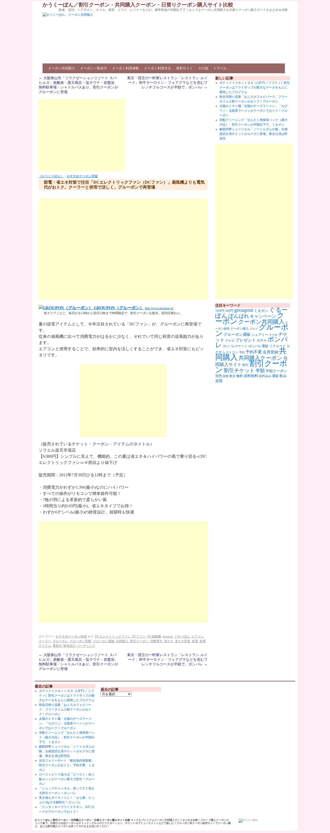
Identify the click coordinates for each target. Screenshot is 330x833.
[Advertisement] (82, 135)
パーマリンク (86, 646)
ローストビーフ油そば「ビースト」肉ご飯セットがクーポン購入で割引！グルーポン (67, 779)
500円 (229, 311)
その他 (203, 68)
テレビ (230, 340)
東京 (232, 376)
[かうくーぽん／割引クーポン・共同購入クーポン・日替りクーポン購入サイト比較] (248, 821)
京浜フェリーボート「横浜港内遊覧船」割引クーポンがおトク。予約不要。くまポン (67, 765)
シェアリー (259, 335)
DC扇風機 (154, 636)
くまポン (261, 311)
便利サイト (184, 68)
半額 (260, 370)
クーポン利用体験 (125, 68)
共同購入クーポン (260, 358)
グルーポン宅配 (80, 641)
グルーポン (60, 641)
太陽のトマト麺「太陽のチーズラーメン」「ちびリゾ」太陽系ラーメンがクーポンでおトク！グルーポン (253, 110)
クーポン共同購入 (61, 68)
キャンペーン (263, 316)
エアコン (197, 636)
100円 (219, 311)
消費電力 (156, 641)
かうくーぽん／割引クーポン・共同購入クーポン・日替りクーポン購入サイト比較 (138, 4)
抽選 (225, 376)
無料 (239, 376)
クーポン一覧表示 (93, 68)
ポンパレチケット (235, 346)
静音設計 (69, 646)
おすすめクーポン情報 (82, 176)
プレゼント (245, 340)
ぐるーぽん (182, 636)
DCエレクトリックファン (112, 636)
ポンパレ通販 (258, 346)
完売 (218, 376)
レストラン (230, 352)
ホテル (262, 340)
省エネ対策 (182, 641)
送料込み (265, 376)
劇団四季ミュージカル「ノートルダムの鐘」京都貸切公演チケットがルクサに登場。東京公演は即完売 (253, 133)
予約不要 (253, 352)
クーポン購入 (239, 328)
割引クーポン (139, 641)
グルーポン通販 (103, 641)
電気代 (57, 646)
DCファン (139, 636)
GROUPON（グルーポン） (118, 308)
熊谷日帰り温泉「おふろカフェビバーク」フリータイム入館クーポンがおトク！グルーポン (65, 709)
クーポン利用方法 (157, 68)
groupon (167, 636)
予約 (242, 352)
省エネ (168, 641)
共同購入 (122, 641)
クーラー (45, 641)
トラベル (220, 68)
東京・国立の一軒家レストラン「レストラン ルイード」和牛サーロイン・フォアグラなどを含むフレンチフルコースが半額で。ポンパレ (167, 82)
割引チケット (239, 370)
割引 (245, 365)
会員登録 (270, 352)
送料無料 (251, 376)
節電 (195, 641)
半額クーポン (276, 371)
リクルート (277, 346)
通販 (275, 376)
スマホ (273, 334)
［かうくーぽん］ (51, 176)
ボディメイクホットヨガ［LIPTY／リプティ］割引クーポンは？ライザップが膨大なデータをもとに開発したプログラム (254, 87)
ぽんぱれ (238, 316)
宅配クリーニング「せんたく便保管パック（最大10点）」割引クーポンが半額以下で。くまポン (67, 737)
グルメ (254, 328)
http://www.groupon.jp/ (159, 308)
